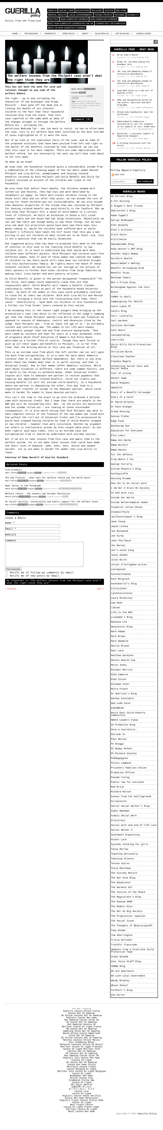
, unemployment (50, 173)
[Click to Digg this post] (95, 114)
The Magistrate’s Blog (126, 897)
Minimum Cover (120, 684)
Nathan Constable (122, 698)
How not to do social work (129, 483)
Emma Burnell (89, 89)
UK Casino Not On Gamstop (81, 1022)
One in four (39, 365)
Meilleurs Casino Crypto (81, 1066)
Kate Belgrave (120, 579)
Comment (10, 540)
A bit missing (120, 201)
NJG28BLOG (117, 708)
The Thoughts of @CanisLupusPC (131, 925)
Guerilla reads (134, 191)
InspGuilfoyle (120, 512)
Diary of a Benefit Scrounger (70, 489)
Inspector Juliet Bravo (126, 507)
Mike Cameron (119, 674)
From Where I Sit (122, 459)
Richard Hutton (121, 791)
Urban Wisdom (119, 956)
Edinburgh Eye (120, 426)
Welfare (121, 10)
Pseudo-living (120, 777)
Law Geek (116, 603)
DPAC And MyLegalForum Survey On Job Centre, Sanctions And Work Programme (134, 102)
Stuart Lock (119, 839)
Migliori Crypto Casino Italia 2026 (81, 1100)
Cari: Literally (121, 316)
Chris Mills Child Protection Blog (131, 345)
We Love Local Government (128, 976)
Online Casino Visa (81, 1078)
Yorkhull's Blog (121, 990)
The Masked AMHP (121, 901)
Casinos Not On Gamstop (81, 1051)
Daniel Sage (22, 504)
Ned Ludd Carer (121, 703)
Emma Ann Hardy (121, 440)
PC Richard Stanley (124, 753)
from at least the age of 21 (63, 324)
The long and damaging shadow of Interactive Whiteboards (134, 72)
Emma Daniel (119, 450)
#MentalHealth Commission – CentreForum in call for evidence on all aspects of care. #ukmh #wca (136, 124)
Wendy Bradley (120, 980)
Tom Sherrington (121, 935)
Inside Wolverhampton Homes (129, 502)
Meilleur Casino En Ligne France (81, 1026)
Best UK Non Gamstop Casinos (66, 27)
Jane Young (118, 521)
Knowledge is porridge (68, 504)
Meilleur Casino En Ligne (81, 1109)
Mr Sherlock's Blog (124, 693)
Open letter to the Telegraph (23, 485)
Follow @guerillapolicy (127, 170)
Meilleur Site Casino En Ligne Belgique (81, 1071)
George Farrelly (121, 464)
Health (52, 10)
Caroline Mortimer (123, 325)
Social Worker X (121, 830)
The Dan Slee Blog (123, 878)
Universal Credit (16, 365)
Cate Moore (118, 330)
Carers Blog (119, 311)
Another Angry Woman (124, 253)
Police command (121, 763)
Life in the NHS (121, 612)
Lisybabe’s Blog (121, 617)
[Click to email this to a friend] (82, 114)
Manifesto (50, 34)
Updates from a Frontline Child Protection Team (132, 950)
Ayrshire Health (121, 258)
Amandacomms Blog (122, 244)
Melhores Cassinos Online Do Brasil (81, 1044)
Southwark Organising (125, 835)
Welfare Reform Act (78, 108)
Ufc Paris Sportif (81, 1084)
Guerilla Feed (143, 34)
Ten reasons (31, 34)
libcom (115, 607)
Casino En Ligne (81, 1073)
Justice (109, 10)
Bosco (114, 292)
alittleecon (119, 239)
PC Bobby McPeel (121, 748)
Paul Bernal (119, 739)
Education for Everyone (126, 430)
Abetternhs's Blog (123, 210)
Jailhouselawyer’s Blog (126, 517)
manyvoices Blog (121, 626)
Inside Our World (122, 497)
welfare (85, 105)
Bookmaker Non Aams (81, 1075)
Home (15, 34)
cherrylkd (117, 340)
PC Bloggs (117, 744)
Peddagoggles (119, 758)
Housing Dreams (121, 478)
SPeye (65, 496)
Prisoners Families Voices (129, 768)
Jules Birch (119, 560)
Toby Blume (118, 930)
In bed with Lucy (122, 493)
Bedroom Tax (29, 128)
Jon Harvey (118, 545)
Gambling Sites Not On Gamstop (81, 1031)
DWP (88, 103)
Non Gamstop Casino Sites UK (81, 1020)
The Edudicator (121, 882)
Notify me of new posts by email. (35, 575)
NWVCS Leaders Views (124, 720)
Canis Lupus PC (121, 306)
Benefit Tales (120, 273)
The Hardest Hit (121, 887)
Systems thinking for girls (129, 844)
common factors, (87, 369)
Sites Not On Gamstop (81, 1035)
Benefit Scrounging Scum (127, 268)
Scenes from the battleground (131, 796)
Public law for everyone (127, 782)
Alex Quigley (119, 225)
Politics (53, 19)
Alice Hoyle (119, 234)
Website (10, 535)
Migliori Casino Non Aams (81, 1017)
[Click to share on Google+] (91, 114)
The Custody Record (124, 873)
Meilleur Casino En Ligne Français (81, 1046)
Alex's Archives (121, 230)
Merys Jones (119, 665)
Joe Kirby (117, 536)
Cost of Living (121, 373)
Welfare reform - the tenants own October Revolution (37, 493)
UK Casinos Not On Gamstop (81, 1053)
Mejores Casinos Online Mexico (81, 1040)
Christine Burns (121, 352)
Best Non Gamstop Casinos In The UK (70, 23)
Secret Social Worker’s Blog (130, 806)
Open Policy (68, 34)
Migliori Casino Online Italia (81, 1011)
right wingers (61, 310)
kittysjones (119, 588)
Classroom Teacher (123, 356)
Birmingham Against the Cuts (130, 287)
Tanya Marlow (119, 849)
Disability (133, 15)
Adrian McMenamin (122, 220)
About (85, 34)
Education (82, 10)
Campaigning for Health (126, 301)
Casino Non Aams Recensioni (81, 1098)
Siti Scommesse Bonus (81, 1042)
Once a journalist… (124, 729)
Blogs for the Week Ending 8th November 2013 (133, 63)
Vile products (13, 469)
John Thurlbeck (121, 540)
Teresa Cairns (120, 863)
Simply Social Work (124, 815)
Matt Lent (117, 650)
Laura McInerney (121, 598)
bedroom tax (81, 101)
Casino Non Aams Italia (81, 1064)
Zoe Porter (118, 995)
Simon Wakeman (120, 811)
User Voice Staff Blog (126, 961)
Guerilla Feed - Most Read (134, 49)
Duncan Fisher (120, 416)
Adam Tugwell (119, 215)
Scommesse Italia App (81, 1080)
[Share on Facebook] (77, 114)
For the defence (121, 454)
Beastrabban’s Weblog (125, 263)
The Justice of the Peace (128, 892)
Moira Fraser (119, 689)
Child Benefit (70, 177)
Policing (96, 10)
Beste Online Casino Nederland (81, 1033)
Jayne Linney (119, 526)
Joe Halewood (24, 496)
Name (10, 523)
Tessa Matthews (121, 868)
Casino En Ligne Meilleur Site (81, 1049)
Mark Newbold (119, 641)
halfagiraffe (119, 473)
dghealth (116, 387)
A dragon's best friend (126, 206)
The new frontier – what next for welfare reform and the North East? (47, 477)
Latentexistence (121, 593)
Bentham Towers (121, 277)
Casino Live (81, 1091)
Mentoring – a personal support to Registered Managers (135, 135)
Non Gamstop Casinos (74, 19)
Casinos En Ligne (81, 1060)
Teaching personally (124, 854)
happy (28, 195)
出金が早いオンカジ (81, 1087)
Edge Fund (117, 421)
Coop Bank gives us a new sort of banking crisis (135, 92)
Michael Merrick (121, 670)
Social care (66, 10)
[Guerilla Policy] (22, 15)
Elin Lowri (118, 435)
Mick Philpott (96, 103)
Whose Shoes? (119, 985)
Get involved (122, 34)
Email (10, 529)
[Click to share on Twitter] (73, 114)
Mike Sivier (119, 679)
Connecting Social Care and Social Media (129, 367)
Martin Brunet (120, 646)
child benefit (91, 101)
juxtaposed (118, 569)
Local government (80, 15)
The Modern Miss (121, 906)
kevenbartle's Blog (124, 583)
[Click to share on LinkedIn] (86, 114)
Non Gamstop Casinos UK (81, 1024)
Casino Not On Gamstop (110, 23)
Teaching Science (122, 858)
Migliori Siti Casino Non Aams (81, 1058)
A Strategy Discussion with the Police (134, 144)
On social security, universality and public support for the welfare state (51, 501)
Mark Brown (118, 636)
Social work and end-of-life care (134, 825)
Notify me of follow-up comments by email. (42, 572)
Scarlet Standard (56, 457)
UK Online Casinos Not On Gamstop (81, 1015)
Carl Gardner (119, 320)
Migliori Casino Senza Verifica (81, 1095)
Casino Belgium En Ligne (81, 1069)
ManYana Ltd (119, 622)
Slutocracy (118, 820)
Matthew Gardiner (122, 655)
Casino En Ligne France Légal (81, 1107)
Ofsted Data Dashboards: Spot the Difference (135, 113)
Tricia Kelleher (121, 940)
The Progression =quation (128, 916)
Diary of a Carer (122, 397)
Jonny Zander (119, 555)
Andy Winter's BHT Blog (126, 249)
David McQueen (120, 383)
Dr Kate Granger (121, 407)
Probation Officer (123, 772)
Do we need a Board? (127, 55)
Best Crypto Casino (81, 1104)
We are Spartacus (122, 971)
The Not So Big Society (126, 911)
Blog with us (102, 34)
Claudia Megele (121, 361)
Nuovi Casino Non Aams (81, 1111)
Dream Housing (120, 411)
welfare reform (94, 105)
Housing (119, 15)
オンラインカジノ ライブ (81, 1089)
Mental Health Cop (123, 660)
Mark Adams (118, 631)
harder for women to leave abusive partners (47, 392)
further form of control (43, 340)
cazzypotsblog (120, 335)
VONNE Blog (23, 481)
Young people (103, 15)
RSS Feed (119, 175)
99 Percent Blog (121, 196)
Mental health (57, 15)
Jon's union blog (122, 550)
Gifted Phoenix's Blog (126, 469)
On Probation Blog (123, 725)
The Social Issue (122, 921)
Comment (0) (82, 119)
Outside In (118, 734)
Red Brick (22, 473)
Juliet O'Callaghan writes (129, 564)
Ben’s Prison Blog (123, 282)
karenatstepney (121, 574)
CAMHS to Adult (121, 297)
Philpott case (76, 105)
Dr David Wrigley (122, 402)
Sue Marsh (22, 489)
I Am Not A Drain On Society (130, 488)
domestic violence (78, 103)
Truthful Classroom (124, 944)
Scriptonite (119, 801)
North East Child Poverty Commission (128, 714)
